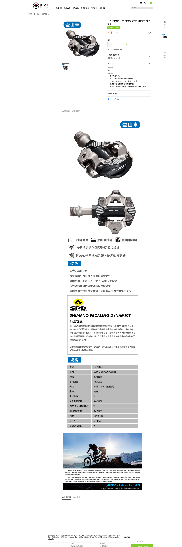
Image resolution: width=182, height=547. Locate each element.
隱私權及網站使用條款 (77, 546)
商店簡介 (73, 543)
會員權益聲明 (104, 546)
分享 (111, 99)
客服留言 (102, 543)
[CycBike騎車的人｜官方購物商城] (40, 5)
